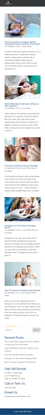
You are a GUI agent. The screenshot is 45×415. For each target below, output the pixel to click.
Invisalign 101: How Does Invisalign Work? (20, 227)
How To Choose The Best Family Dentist (22, 290)
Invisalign (8, 171)
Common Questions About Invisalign (21, 166)
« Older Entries (10, 326)
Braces (34, 168)
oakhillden (11, 46)
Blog (29, 46)
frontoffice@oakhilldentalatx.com (17, 396)
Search (36, 330)
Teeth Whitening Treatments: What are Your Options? (22, 105)
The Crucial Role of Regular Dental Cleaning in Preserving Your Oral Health (22, 43)
